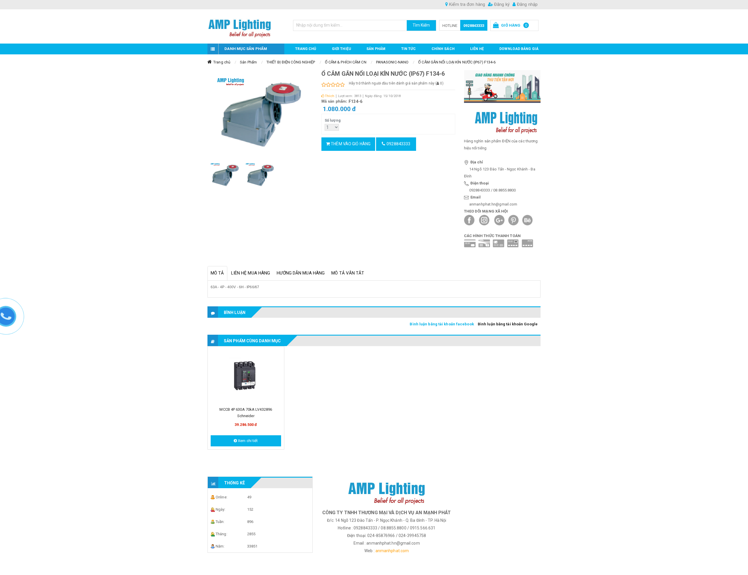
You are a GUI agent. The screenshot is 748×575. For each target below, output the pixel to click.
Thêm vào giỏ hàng (350, 143)
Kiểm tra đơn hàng (466, 4)
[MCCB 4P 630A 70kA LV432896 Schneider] (246, 376)
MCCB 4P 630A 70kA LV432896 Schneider (245, 412)
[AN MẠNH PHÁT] (245, 26)
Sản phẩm (375, 49)
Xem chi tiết (247, 440)
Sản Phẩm (248, 62)
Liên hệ (477, 49)
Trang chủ (305, 49)
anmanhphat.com (392, 550)
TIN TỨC (408, 49)
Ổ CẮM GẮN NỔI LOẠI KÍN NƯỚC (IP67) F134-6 (457, 62)
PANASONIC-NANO (392, 62)
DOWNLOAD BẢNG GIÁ (519, 49)
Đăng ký (501, 4)
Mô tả (217, 273)
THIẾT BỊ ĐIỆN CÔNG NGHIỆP (290, 62)
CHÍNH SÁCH (443, 49)
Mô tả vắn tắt (347, 273)
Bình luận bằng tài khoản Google (508, 324)
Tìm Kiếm (421, 25)
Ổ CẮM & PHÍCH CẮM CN (345, 62)
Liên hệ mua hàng (250, 273)
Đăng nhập (527, 4)
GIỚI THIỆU (341, 49)
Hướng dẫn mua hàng (301, 273)
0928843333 (473, 25)
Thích (329, 96)
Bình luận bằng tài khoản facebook (442, 324)
